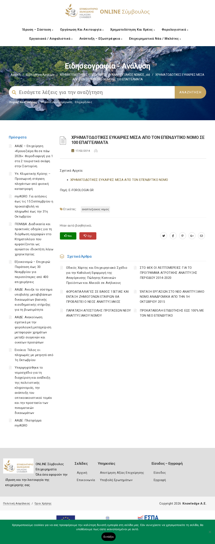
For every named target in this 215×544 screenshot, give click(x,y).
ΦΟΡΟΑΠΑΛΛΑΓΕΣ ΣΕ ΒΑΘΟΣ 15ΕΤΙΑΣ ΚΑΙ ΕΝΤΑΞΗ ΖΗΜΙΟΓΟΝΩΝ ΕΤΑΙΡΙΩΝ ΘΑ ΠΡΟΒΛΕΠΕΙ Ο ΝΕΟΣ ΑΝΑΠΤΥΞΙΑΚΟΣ (97, 297)
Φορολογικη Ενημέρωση (56, 102)
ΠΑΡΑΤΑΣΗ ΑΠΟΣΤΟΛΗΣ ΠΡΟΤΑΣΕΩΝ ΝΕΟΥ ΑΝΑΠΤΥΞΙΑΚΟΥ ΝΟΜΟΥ (98, 313)
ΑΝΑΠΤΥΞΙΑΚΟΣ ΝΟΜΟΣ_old (131, 74)
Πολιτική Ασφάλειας (16, 503)
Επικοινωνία (86, 480)
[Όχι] (210, 534)
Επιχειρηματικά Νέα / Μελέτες (154, 38)
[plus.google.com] (192, 236)
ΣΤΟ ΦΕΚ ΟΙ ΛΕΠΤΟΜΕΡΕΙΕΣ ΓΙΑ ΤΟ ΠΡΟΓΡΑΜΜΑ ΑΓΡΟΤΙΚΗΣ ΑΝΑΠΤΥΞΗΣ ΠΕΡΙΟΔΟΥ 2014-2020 (168, 273)
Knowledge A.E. (194, 503)
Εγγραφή (160, 480)
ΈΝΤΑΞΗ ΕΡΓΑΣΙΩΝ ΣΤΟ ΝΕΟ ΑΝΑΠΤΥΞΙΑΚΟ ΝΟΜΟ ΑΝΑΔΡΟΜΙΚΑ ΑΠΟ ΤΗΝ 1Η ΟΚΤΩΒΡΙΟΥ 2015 (172, 297)
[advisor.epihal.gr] (201, 236)
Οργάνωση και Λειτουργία (81, 29)
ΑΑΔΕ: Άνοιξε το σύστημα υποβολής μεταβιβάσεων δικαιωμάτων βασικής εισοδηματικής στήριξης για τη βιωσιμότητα (33, 300)
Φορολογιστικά (174, 29)
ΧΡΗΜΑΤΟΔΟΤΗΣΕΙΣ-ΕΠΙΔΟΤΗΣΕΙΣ (83, 74)
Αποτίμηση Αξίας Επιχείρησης (122, 473)
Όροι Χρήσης (43, 503)
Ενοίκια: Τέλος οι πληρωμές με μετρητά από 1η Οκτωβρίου (34, 355)
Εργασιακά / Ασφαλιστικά (50, 38)
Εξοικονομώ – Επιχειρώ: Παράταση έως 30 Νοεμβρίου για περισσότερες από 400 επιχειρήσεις (33, 272)
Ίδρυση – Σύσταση (37, 29)
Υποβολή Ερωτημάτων (116, 480)
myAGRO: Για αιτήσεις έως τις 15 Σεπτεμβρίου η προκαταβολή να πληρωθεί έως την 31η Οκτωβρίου (34, 206)
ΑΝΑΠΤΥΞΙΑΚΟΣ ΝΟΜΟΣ (95, 209)
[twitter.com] (163, 236)
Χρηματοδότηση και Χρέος (132, 29)
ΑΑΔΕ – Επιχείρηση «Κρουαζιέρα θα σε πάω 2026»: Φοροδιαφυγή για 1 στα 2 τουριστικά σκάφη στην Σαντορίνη (34, 156)
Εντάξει (109, 536)
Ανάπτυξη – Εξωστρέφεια (100, 38)
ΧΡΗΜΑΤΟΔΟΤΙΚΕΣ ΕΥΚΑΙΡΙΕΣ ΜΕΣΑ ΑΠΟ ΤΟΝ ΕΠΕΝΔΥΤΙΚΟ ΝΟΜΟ (119, 180)
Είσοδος (160, 473)
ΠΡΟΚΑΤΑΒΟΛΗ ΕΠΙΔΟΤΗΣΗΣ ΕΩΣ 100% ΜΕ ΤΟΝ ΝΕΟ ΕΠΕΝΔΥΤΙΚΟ (172, 313)
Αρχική (16, 74)
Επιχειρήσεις (83, 102)
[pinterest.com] (182, 236)
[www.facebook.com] (173, 236)
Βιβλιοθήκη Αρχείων (40, 74)
